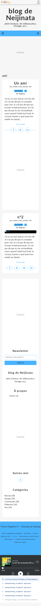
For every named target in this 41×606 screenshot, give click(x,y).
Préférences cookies (20, 542)
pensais (25, 87)
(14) (8, 508)
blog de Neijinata (20, 15)
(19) (10, 499)
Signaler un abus (6, 536)
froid (20, 87)
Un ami (20, 83)
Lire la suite (20, 124)
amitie (15, 87)
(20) (10, 496)
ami (11, 87)
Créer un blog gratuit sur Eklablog (12, 533)
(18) (12, 502)
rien (30, 87)
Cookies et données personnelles (25, 539)
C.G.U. (15, 536)
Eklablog (36, 527)
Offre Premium (8, 539)
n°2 (20, 217)
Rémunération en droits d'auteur (29, 536)
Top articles (27, 533)
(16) (11, 505)
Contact (35, 533)
